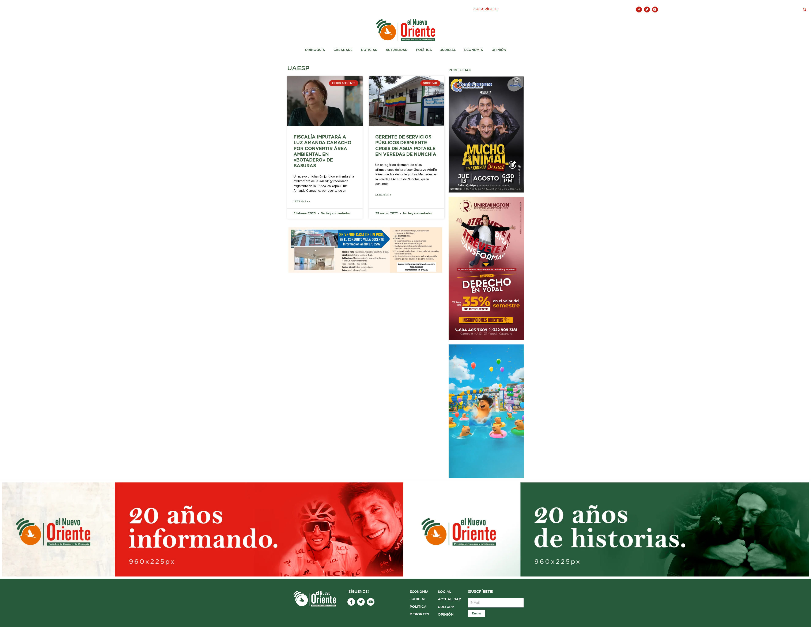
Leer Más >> (302, 201)
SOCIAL (444, 591)
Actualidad (397, 50)
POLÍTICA (418, 606)
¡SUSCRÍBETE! (486, 9)
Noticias (369, 50)
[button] (804, 9)
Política (424, 50)
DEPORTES (419, 614)
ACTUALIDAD (449, 599)
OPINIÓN (446, 614)
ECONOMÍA (419, 591)
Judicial (448, 50)
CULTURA (446, 607)
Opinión (498, 50)
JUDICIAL (418, 599)
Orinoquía (315, 50)
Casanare (342, 50)
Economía (473, 50)
